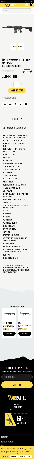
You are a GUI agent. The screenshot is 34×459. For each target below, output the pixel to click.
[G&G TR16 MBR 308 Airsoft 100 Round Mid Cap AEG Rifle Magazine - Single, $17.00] (21, 314)
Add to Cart (20, 333)
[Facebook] (26, 104)
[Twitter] (20, 104)
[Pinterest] (4, 104)
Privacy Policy (14, 453)
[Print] (10, 104)
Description (17, 119)
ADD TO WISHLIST (11, 98)
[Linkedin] (15, 104)
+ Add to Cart (17, 90)
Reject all (14, 456)
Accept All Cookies (25, 456)
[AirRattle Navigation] (2, 5)
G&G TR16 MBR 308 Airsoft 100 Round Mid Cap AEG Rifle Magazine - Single (20, 326)
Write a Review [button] (27, 71)
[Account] (26, 4)
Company (3, 1)
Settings (5, 456)
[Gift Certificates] (17, 419)
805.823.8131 (29, 1)
